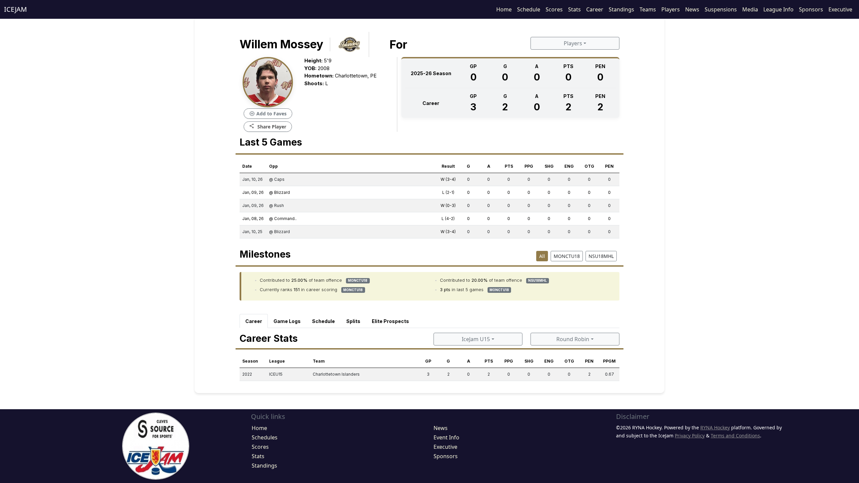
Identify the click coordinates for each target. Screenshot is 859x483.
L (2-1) (448, 192)
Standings (621, 9)
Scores (554, 9)
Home (504, 9)
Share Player (267, 126)
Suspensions (721, 9)
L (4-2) (448, 218)
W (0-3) (448, 205)
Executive (840, 9)
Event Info (446, 437)
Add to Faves (268, 113)
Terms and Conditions (735, 435)
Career (594, 9)
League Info (778, 9)
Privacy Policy (690, 435)
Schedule (528, 9)
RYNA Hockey (715, 427)
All (542, 256)
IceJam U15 (476, 339)
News (692, 9)
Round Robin (572, 339)
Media (750, 9)
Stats (574, 9)
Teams (648, 9)
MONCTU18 (567, 256)
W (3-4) (448, 179)
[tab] (254, 321)
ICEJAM (15, 9)
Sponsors (811, 9)
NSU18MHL (601, 256)
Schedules (264, 437)
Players (670, 9)
